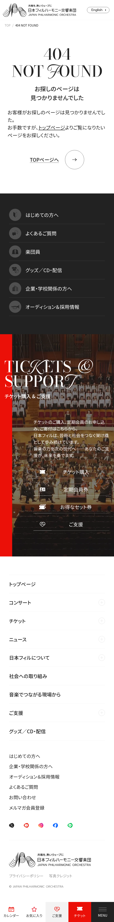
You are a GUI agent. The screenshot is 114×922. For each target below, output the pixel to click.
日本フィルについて (29, 657)
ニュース (18, 639)
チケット (17, 620)
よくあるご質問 (23, 786)
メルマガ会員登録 (26, 807)
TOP (8, 25)
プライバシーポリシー (26, 875)
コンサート (20, 602)
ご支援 (16, 712)
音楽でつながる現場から (35, 694)
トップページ (51, 127)
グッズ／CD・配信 (27, 731)
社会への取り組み (28, 675)
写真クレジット (60, 875)
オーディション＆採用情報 (34, 776)
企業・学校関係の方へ (31, 766)
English (96, 9)
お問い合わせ (22, 797)
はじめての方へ (24, 756)
